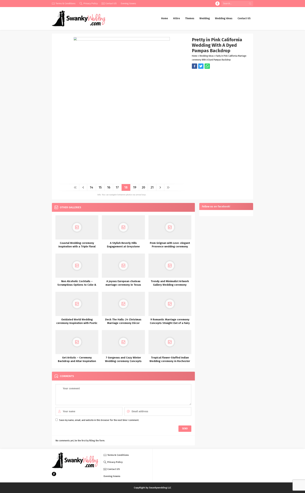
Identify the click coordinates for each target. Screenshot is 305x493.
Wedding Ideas (206, 56)
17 (117, 187)
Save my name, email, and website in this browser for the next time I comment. (99, 420)
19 (134, 187)
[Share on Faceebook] (201, 66)
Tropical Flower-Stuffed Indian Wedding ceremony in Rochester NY (169, 361)
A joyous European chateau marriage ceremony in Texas (123, 283)
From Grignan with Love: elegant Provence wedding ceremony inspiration (170, 246)
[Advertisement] (221, 93)
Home (194, 56)
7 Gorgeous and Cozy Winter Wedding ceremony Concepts (123, 359)
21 (152, 187)
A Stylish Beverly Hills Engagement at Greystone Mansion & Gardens (123, 246)
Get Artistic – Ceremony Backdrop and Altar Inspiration (77, 359)
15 (100, 187)
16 (108, 187)
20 (143, 187)
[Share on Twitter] (207, 66)
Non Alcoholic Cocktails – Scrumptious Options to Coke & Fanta (76, 285)
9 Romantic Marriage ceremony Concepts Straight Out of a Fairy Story (170, 323)
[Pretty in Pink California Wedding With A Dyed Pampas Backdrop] (122, 180)
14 (91, 187)
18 (126, 187)
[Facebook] (217, 3)
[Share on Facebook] (194, 66)
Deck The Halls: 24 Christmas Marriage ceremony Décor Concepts (123, 323)
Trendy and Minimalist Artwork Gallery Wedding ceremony (170, 283)
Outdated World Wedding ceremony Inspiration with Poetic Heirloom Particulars (76, 323)
